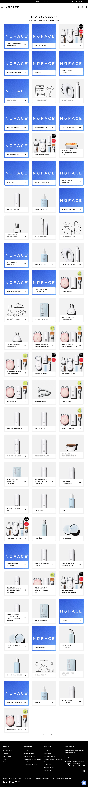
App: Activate (39, 510)
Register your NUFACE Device (53, 759)
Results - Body (40, 428)
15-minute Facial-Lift (42, 456)
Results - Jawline (68, 428)
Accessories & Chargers (12, 263)
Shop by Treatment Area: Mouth (14, 345)
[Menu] (2, 7)
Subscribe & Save (40, 45)
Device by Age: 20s (13, 127)
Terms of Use (6, 778)
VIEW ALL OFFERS (77, 1)
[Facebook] (79, 765)
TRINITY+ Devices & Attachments (41, 290)
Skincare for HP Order (15, 428)
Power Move (66, 538)
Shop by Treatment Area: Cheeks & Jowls (69, 345)
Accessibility (28, 778)
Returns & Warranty (50, 756)
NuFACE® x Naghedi (13, 319)
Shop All (10, 182)
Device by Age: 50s (13, 155)
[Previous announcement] (3, 1)
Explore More (67, 510)
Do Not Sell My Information (42, 778)
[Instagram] (68, 765)
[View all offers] (82, 7)
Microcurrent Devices (67, 71)
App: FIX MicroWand (41, 620)
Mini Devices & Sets (41, 100)
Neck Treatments (29, 762)
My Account (47, 764)
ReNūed (64, 620)
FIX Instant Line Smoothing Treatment (12, 481)
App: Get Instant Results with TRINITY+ (69, 592)
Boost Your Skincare (14, 675)
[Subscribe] (83, 757)
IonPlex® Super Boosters (67, 181)
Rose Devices (66, 401)
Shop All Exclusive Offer (13, 509)
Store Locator (7, 756)
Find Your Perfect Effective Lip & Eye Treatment (41, 481)
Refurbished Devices (14, 72)
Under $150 (38, 538)
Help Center (47, 751)
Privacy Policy (17, 778)
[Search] (79, 7)
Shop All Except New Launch (42, 564)
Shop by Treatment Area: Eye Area (68, 318)
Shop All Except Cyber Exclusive (67, 482)
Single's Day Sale (67, 100)
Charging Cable (40, 401)
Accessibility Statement (51, 762)
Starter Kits (11, 401)
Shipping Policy (48, 753)
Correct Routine (41, 209)
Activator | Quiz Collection (67, 701)
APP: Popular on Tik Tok (14, 646)
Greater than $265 (68, 374)
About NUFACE (7, 751)
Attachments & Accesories (12, 564)
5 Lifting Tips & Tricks (30, 764)
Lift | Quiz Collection (14, 730)
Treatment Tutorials (29, 753)
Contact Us (47, 770)
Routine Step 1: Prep (41, 319)
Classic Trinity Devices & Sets (12, 236)
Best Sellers (11, 100)
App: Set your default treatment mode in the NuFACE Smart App (14, 590)
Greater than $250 (41, 374)
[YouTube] (84, 765)
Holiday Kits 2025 (40, 675)
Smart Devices (67, 291)
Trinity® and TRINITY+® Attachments (14, 44)
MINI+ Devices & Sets (14, 291)
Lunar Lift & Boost (68, 237)
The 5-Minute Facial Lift (31, 756)
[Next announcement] (84, 1)
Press (4, 759)
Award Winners (40, 647)
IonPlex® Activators (42, 182)
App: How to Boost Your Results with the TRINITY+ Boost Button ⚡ (14, 617)
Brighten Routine (41, 264)
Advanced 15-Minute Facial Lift (33, 759)
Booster (38, 702)
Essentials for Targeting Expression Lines (69, 153)
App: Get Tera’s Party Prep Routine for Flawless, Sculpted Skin (42, 590)
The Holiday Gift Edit (14, 538)
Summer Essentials (68, 264)
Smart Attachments (14, 702)
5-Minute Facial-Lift (14, 456)
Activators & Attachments (67, 646)
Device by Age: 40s (68, 127)
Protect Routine (13, 209)
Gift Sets (65, 45)
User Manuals (27, 751)
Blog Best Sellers (68, 209)
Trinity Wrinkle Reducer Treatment (69, 455)
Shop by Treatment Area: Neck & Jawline (42, 345)
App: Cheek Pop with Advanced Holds (68, 564)
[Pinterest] (84, 771)
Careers (5, 753)
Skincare (38, 72)
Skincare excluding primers (68, 674)
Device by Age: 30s (41, 127)
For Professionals (8, 762)
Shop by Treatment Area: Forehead (14, 373)
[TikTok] (74, 765)
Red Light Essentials (42, 155)
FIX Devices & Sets (41, 237)
